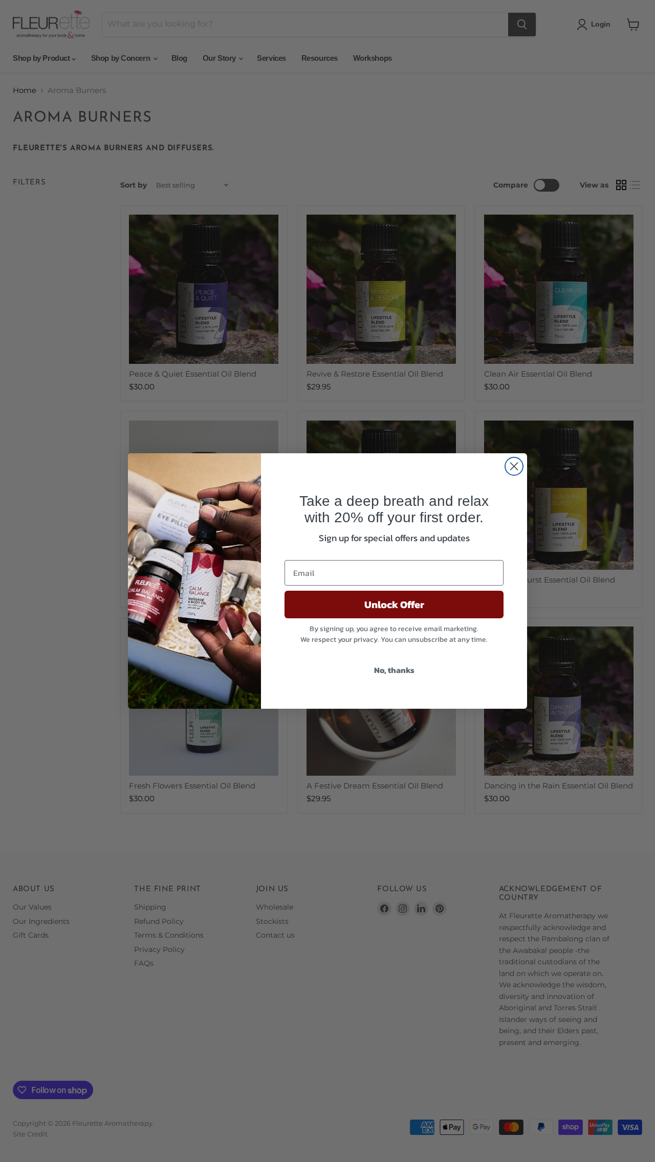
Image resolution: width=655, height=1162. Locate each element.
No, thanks (394, 670)
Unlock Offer (394, 604)
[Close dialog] (514, 466)
